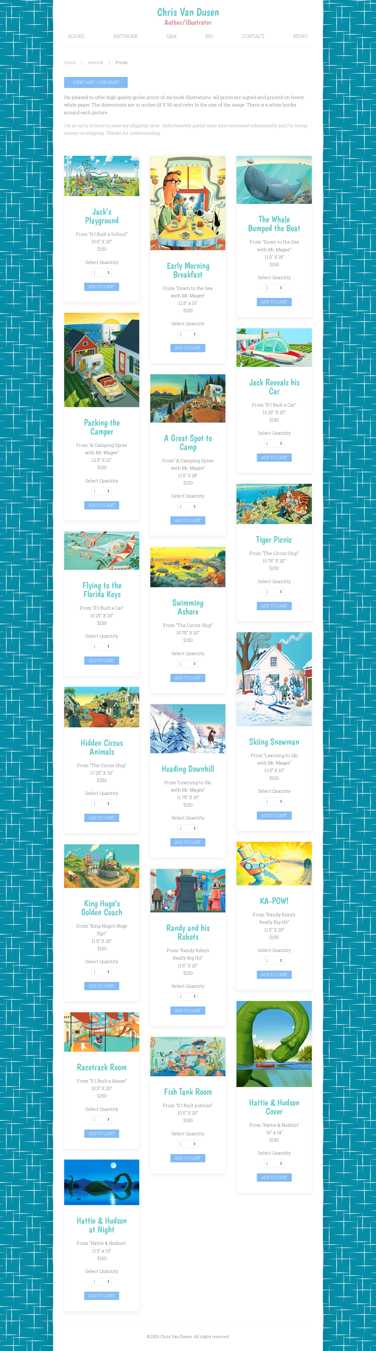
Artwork (125, 36)
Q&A (172, 36)
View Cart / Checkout (96, 82)
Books (76, 36)
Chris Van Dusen (188, 11)
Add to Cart (102, 286)
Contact (253, 36)
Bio (209, 36)
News (300, 36)
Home (70, 62)
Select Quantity (101, 262)
